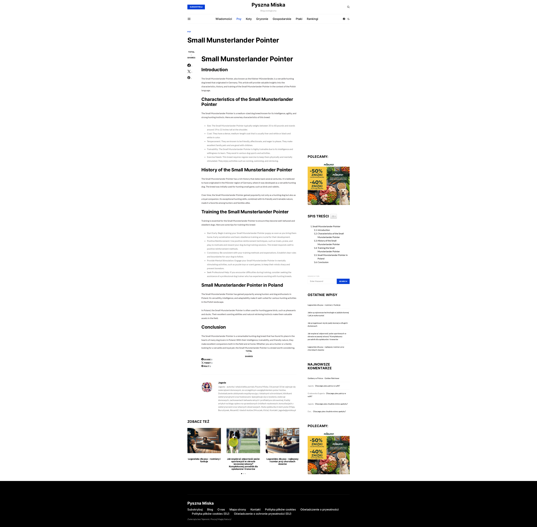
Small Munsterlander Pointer (326, 226)
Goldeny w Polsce (315, 378)
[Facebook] (344, 19)
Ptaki (299, 19)
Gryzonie (262, 19)
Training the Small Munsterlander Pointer (329, 250)
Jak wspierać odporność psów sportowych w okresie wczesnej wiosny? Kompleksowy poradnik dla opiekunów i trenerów (243, 463)
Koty (249, 19)
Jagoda (222, 382)
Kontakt (255, 509)
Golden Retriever (332, 378)
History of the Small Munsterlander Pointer (329, 242)
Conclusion (323, 262)
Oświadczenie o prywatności (319, 509)
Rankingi (312, 19)
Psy (238, 19)
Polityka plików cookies (280, 509)
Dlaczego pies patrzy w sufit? (327, 386)
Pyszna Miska (268, 4)
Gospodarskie (282, 19)
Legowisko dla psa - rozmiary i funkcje (204, 460)
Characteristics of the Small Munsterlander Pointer (331, 235)
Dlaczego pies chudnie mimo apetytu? (331, 404)
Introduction (324, 230)
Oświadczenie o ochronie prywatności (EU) (262, 513)
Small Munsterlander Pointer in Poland (333, 257)
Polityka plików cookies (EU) (210, 513)
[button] (348, 19)
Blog (210, 509)
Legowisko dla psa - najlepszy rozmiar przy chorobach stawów (282, 461)
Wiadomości (223, 19)
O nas (221, 509)
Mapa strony (237, 509)
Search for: (314, 276)
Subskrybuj (195, 509)
